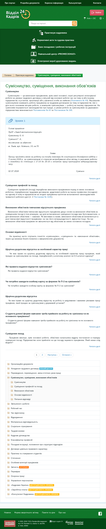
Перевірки (15, 471)
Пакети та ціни (48, 512)
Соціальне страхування (21, 426)
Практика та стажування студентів (26, 453)
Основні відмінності (23, 395)
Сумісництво (20, 382)
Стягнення (15, 458)
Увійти (98, 13)
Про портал (10, 3)
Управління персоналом (22, 480)
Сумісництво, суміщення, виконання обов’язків (34, 377)
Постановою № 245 (63, 110)
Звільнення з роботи (20, 404)
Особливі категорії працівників (24, 462)
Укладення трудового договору (31, 368)
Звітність (19, 467)
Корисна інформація (54, 3)
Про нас (62, 512)
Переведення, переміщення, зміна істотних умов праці (36, 373)
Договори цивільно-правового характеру (29, 449)
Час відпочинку (17, 413)
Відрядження (17, 417)
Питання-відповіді (22, 399)
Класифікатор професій (21, 440)
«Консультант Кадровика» (35, 494)
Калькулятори (75, 3)
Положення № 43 (79, 100)
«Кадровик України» (32, 485)
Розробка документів (29, 3)
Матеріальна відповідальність (24, 422)
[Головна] (18, 14)
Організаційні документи (22, 364)
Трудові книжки (17, 431)
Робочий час (16, 408)
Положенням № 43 (42, 110)
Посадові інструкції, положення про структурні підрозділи (37, 444)
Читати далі (94, 178)
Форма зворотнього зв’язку (26, 512)
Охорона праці (17, 476)
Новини (7, 512)
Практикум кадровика (25, 75)
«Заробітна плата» (31, 490)
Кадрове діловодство (20, 435)
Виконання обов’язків (24, 391)
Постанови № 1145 (43, 197)
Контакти (97, 3)
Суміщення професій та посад (28, 386)
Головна (8, 75)
